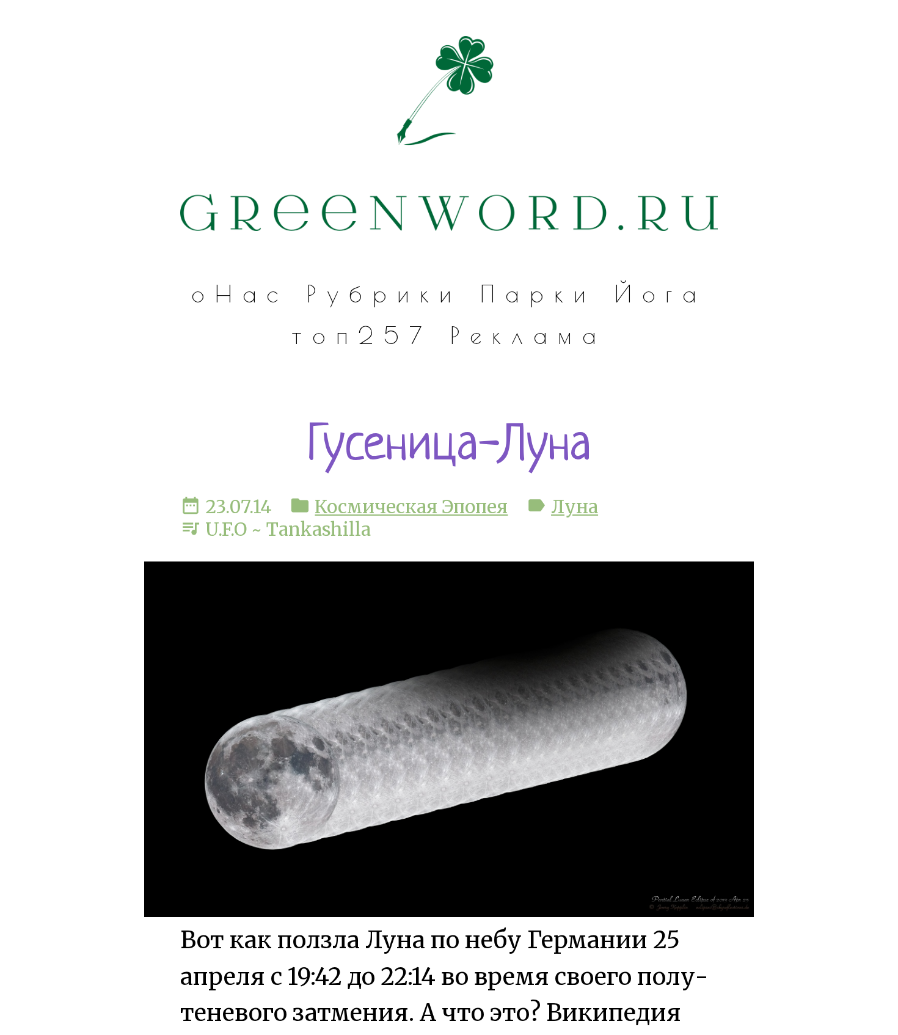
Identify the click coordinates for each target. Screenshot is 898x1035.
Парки (538, 293)
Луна (574, 507)
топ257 (361, 335)
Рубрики (384, 293)
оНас (240, 293)
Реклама (528, 335)
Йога (661, 293)
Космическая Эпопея (411, 507)
